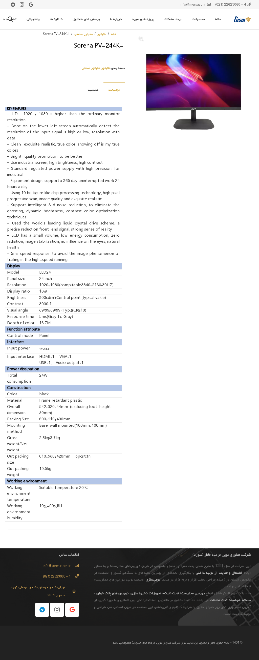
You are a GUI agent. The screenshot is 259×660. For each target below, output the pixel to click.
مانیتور (101, 34)
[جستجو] (10, 19)
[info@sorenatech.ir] (74, 566)
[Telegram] (12, 4)
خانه (113, 34)
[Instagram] (22, 4)
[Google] (31, 4)
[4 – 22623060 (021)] (74, 577)
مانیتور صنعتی (83, 34)
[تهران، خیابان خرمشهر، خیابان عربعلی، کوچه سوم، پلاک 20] (72, 591)
